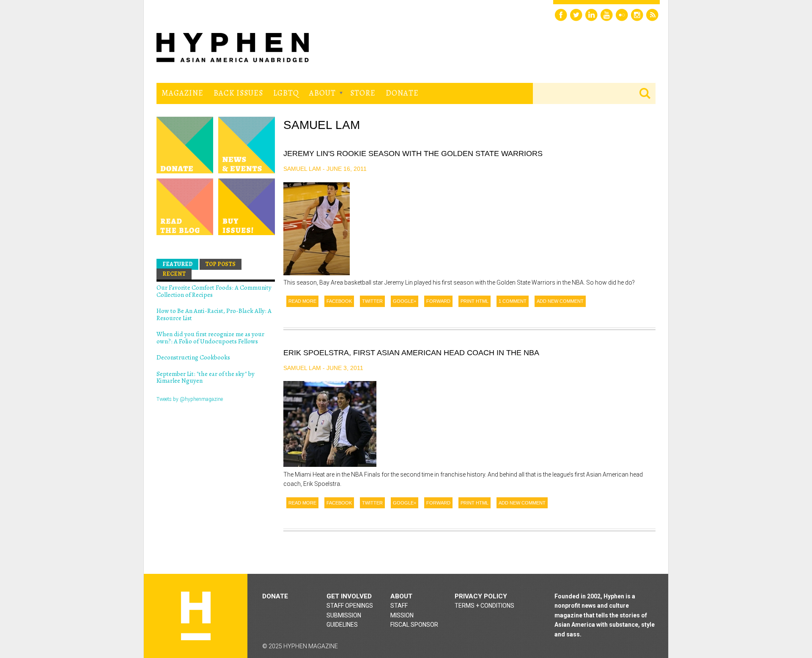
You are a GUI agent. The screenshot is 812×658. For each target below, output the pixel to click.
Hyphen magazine (196, 616)
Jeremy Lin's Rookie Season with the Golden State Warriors (413, 153)
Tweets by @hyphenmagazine (189, 399)
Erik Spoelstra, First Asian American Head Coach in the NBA (411, 352)
